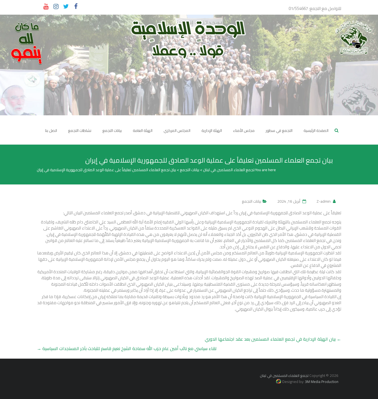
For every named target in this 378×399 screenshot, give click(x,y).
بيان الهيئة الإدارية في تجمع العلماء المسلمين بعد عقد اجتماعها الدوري (273, 339)
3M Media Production (321, 381)
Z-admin (324, 201)
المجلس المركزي (177, 130)
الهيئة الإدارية (211, 130)
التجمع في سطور (279, 130)
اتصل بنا (51, 130)
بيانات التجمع (112, 130)
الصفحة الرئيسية (316, 130)
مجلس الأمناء (244, 130)
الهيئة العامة (142, 130)
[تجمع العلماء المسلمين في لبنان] (189, 65)
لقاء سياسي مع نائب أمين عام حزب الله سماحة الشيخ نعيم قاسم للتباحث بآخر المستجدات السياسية (126, 348)
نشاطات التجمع (79, 130)
